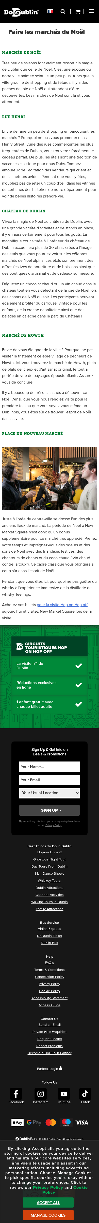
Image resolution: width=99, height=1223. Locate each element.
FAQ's (49, 963)
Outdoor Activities (50, 895)
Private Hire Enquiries (49, 1032)
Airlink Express (49, 929)
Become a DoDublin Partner (50, 1053)
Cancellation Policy (49, 977)
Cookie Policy (49, 991)
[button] (92, 10)
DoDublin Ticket (49, 936)
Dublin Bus (49, 943)
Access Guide (49, 1005)
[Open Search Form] (63, 11)
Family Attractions (49, 909)
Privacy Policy (49, 984)
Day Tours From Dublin (49, 866)
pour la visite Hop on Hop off (62, 605)
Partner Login (47, 1069)
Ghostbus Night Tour (49, 859)
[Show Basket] (77, 11)
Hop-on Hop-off (49, 852)
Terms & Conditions (49, 970)
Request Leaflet (49, 1039)
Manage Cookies (48, 1215)
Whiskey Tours (49, 881)
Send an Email (50, 1025)
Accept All (48, 1203)
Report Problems (49, 1046)
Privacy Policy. (53, 825)
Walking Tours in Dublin (49, 902)
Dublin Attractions (49, 888)
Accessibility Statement (49, 998)
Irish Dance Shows (49, 873)
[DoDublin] (21, 4)
